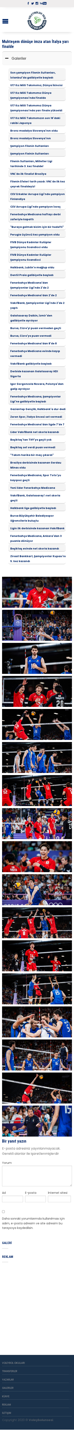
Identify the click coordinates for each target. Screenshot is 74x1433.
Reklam (6, 1404)
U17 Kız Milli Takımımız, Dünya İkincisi (36, 85)
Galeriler (19, 58)
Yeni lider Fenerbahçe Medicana (32, 488)
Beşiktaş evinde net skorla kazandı (34, 548)
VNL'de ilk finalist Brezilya (28, 174)
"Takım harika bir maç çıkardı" (32, 455)
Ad (4, 1193)
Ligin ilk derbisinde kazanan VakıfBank (37, 528)
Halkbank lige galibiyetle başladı (33, 508)
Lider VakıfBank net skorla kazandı (34, 432)
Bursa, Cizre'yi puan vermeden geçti (35, 328)
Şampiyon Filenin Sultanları (29, 146)
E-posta (30, 1193)
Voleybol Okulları (13, 1363)
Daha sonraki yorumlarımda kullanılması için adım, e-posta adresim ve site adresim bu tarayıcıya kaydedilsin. (33, 1223)
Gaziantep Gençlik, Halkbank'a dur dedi (38, 409)
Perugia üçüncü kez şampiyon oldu (35, 234)
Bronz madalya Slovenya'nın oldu (34, 130)
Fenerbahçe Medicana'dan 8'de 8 (33, 343)
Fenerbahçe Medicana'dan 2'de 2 (33, 295)
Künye (5, 1396)
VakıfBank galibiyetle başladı (31, 363)
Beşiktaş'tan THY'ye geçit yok (31, 439)
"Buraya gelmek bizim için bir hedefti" (37, 227)
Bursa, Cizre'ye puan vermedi (30, 336)
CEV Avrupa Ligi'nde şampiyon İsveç (35, 206)
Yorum (7, 1163)
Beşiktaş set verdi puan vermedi (32, 447)
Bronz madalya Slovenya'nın (30, 138)
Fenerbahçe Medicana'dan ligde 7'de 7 (37, 424)
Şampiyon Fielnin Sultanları (29, 153)
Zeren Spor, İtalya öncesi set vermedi (36, 417)
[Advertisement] (37, 1304)
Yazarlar (8, 1379)
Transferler (9, 1371)
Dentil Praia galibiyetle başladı (31, 275)
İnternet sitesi (57, 1193)
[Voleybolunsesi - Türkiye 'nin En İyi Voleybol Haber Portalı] (37, 19)
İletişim (6, 1413)
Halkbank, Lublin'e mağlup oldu (32, 267)
